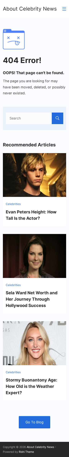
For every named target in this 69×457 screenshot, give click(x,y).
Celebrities (13, 204)
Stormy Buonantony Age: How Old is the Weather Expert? (31, 386)
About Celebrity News (30, 9)
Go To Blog (34, 422)
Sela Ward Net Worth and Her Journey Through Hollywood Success (32, 299)
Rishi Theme (26, 451)
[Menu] (64, 9)
